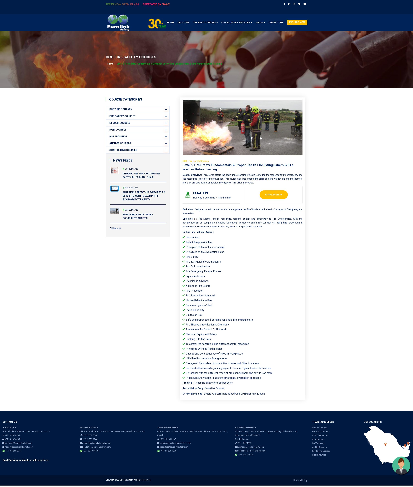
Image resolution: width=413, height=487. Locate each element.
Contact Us (275, 22)
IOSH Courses (117, 129)
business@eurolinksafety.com (18, 443)
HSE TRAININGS (118, 136)
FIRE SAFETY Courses (122, 116)
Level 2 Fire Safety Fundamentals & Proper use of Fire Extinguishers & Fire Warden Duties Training (169, 63)
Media (259, 22)
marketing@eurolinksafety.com (96, 443)
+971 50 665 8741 (13, 451)
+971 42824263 (244, 443)
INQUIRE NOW (274, 194)
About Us (183, 22)
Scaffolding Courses (321, 451)
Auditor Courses (319, 447)
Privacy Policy (300, 480)
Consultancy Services (236, 22)
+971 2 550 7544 (89, 435)
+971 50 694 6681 (90, 451)
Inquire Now (297, 22)
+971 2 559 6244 (89, 439)
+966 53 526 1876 (168, 451)
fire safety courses (321, 432)
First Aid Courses (319, 428)
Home (170, 22)
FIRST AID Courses (120, 109)
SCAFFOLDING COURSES (123, 150)
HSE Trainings (318, 443)
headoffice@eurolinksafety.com (19, 447)
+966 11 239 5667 (168, 439)
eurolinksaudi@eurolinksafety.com (175, 443)
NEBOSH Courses (119, 123)
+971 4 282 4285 (12, 439)
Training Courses (204, 22)
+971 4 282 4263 (12, 435)
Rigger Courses (319, 455)
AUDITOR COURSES (120, 143)
